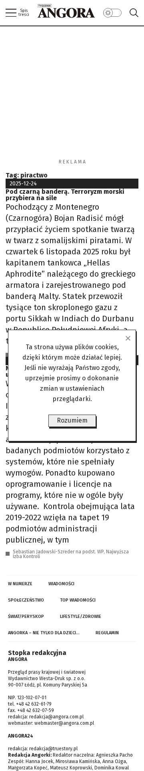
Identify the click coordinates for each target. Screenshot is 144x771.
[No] (128, 338)
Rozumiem (72, 420)
